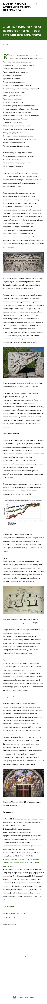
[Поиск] (36, 4)
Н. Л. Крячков (8, 906)
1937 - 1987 (15, 913)
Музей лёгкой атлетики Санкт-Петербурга (17, 7)
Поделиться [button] (9, 917)
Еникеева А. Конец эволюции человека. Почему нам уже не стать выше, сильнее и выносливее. (21, 862)
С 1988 (24, 913)
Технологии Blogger (25, 997)
